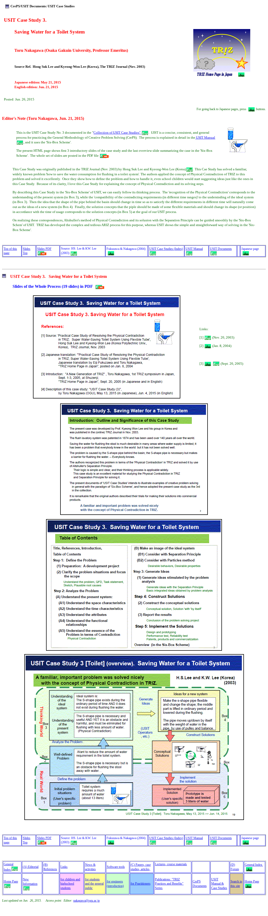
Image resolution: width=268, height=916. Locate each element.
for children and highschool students (70, 884)
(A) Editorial (30, 867)
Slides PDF (44, 838)
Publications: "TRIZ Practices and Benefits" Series (169, 884)
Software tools (116, 867)
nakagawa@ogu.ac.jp (86, 900)
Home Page (11, 881)
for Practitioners (140, 883)
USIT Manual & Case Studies (219, 884)
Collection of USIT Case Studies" (117, 132)
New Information (30, 882)
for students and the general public (94, 884)
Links (64, 867)
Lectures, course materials (171, 864)
